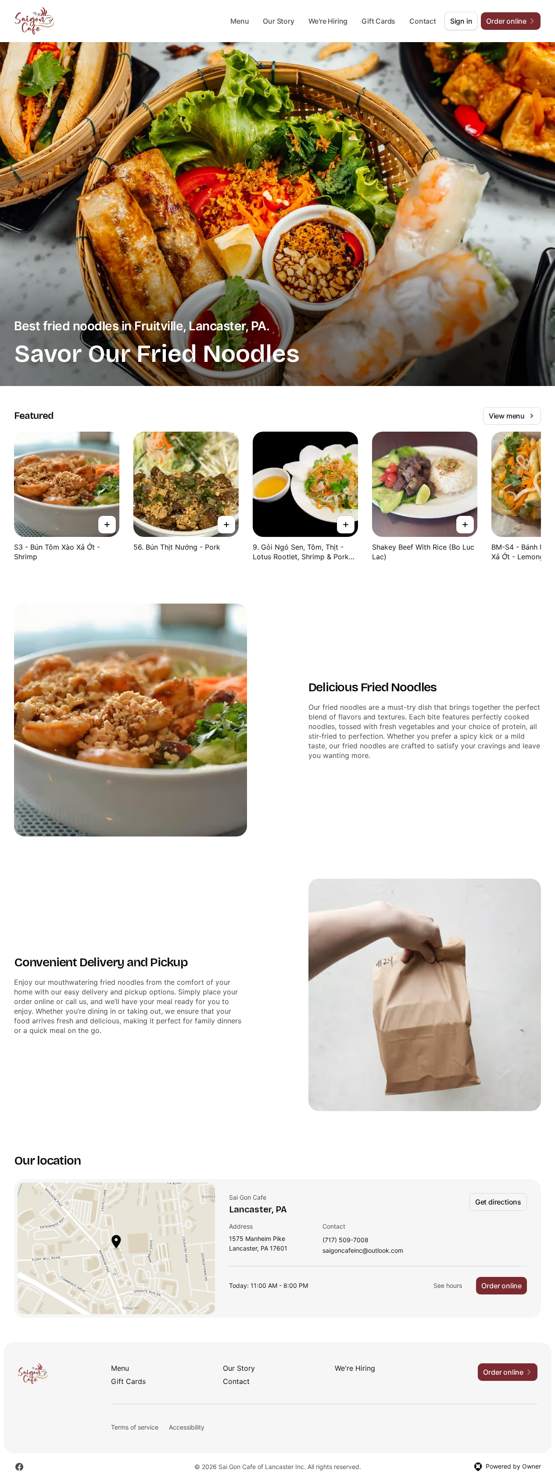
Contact (422, 21)
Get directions (498, 1202)
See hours (447, 1285)
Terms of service (134, 1427)
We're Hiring (328, 21)
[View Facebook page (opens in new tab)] (19, 1467)
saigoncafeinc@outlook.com (362, 1251)
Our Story (278, 21)
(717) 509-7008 (345, 1240)
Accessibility (186, 1427)
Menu (239, 21)
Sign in (461, 21)
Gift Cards (378, 21)
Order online (501, 1285)
